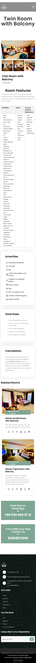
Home (4, 595)
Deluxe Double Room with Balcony (15, 419)
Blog (4, 608)
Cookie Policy (27, 657)
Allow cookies (18, 660)
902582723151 (18, 538)
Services (5, 601)
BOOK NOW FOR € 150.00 (13, 463)
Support (5, 621)
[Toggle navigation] (33, 7)
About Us (5, 598)
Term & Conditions (8, 627)
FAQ (4, 618)
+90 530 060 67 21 (18, 515)
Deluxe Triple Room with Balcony (17, 470)
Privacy (5, 624)
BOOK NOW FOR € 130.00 (13, 412)
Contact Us (6, 605)
